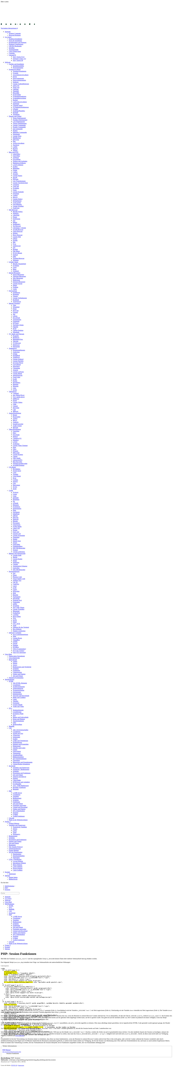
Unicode (11, 818)
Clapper (15, 406)
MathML (12, 726)
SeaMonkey (16, 224)
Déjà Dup (16, 139)
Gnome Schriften (18, 206)
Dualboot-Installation (15, 39)
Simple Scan (17, 541)
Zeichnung (16, 512)
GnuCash (16, 186)
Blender (15, 521)
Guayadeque (17, 364)
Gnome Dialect (17, 199)
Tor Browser (17, 226)
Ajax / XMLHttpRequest (21, 785)
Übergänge (16, 760)
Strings (15, 663)
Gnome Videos (17, 402)
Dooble (15, 240)
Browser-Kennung (15, 35)
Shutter (15, 539)
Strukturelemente (18, 710)
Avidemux (16, 444)
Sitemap (7, 875)
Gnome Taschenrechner (20, 183)
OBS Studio (17, 458)
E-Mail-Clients (13, 262)
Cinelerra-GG (17, 438)
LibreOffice (16, 154)
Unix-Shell (8, 654)
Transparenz (17, 753)
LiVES (15, 442)
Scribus (15, 166)
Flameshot (16, 537)
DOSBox (16, 647)
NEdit (15, 622)
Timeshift (16, 91)
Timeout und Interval (19, 776)
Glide (14, 404)
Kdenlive (16, 440)
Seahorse (16, 82)
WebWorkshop (9, 679)
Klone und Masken (19, 719)
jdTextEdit (16, 598)
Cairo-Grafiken (17, 870)
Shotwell (15, 519)
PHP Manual (11, 1051)
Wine (14, 636)
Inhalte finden (13, 877)
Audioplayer (13, 348)
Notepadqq (16, 602)
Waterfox (16, 213)
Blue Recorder (17, 462)
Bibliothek (16, 168)
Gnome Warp (17, 136)
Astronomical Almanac (20, 566)
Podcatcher (16, 346)
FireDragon (16, 219)
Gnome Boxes (17, 638)
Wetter (15, 561)
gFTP (14, 328)
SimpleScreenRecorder (20, 463)
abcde (15, 489)
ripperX (15, 481)
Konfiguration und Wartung (17, 42)
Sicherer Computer (15, 33)
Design (15, 530)
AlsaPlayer (16, 357)
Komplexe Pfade (18, 713)
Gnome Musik (17, 373)
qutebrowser (17, 246)
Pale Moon (16, 251)
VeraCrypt (16, 87)
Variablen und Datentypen (21, 767)
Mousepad (16, 611)
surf (14, 247)
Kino (14, 447)
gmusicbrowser (17, 375)
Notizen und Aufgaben (20, 161)
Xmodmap (16, 114)
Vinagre (15, 296)
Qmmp (15, 354)
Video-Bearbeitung (15, 429)
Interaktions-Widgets (19, 863)
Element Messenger (19, 282)
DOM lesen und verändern (21, 782)
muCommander (18, 129)
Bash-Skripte (13, 660)
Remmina (16, 294)
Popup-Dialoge (17, 868)
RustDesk (16, 300)
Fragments (16, 321)
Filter (14, 722)
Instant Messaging (14, 273)
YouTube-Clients (18, 325)
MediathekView (18, 339)
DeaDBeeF (16, 355)
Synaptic (15, 73)
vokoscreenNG (17, 460)
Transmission (17, 319)
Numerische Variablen (20, 827)
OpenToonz (16, 525)
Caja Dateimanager (19, 121)
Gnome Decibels (18, 361)
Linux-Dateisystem (15, 51)
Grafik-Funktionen (19, 816)
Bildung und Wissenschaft (17, 553)
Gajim (15, 289)
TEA (14, 618)
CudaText (16, 584)
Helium (15, 233)
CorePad (15, 615)
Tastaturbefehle (13, 49)
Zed (14, 573)
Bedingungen (17, 798)
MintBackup (17, 138)
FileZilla (15, 327)
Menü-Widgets (17, 865)
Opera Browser (18, 231)
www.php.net (19, 1035)
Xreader (15, 174)
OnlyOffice (16, 156)
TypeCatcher (17, 202)
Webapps (16, 260)
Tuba (14, 305)
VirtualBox (16, 640)
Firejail (15, 643)
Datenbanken (17, 854)
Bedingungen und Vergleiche (22, 667)
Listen (15, 699)
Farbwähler (16, 544)
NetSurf (15, 255)
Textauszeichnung (18, 690)
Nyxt (14, 244)
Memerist (16, 505)
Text (14, 715)
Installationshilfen (18, 66)
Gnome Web (17, 237)
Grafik (11, 490)
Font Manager (17, 204)
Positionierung (17, 742)
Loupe (15, 494)
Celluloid (16, 393)
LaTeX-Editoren (18, 165)
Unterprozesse (17, 672)
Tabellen (15, 701)
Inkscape (15, 517)
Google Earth (17, 555)
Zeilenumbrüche (18, 688)
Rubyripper (16, 485)
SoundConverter (18, 424)
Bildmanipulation (18, 757)
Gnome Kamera (18, 454)
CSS (10, 728)
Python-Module (14, 850)
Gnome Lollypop (18, 372)
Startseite (8, 31)
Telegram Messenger (19, 276)
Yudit (14, 625)
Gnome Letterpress (19, 552)
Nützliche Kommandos (16, 678)
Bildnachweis (13, 879)
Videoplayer (13, 391)
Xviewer (15, 492)
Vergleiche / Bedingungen (21, 769)
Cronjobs (12, 53)
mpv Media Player (18, 395)
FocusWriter (17, 159)
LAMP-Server (17, 793)
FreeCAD (16, 532)
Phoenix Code (17, 577)
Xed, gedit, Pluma (18, 607)
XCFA (15, 487)
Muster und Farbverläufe (20, 717)
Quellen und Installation (16, 64)
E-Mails (15, 814)
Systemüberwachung (19, 98)
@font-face (16, 735)
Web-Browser (13, 210)
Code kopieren (5, 966)
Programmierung (14, 571)
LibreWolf (16, 215)
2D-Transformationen (19, 758)
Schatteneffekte (18, 755)
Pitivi (14, 433)
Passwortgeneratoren (19, 80)
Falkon (15, 238)
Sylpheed (16, 271)
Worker (15, 130)
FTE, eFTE (16, 624)
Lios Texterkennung (19, 181)
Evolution (16, 188)
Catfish (15, 147)
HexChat (16, 310)
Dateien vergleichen (19, 631)
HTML (11, 681)
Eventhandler (17, 784)
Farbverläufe (17, 751)
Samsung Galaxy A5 (19, 58)
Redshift (15, 112)
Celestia (15, 564)
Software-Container (15, 633)
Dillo (14, 256)
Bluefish (15, 595)
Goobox (15, 480)
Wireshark (16, 332)
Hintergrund (17, 746)
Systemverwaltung (15, 69)
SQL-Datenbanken (19, 811)
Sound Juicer (17, 471)
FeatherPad (16, 613)
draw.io (15, 197)
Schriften (12, 48)
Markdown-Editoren (19, 163)
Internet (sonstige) (14, 303)
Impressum (12, 874)
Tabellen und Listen (19, 748)
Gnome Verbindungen (20, 298)
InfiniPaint (16, 514)
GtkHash (16, 89)
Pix (14, 501)
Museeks (15, 386)
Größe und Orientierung (20, 740)
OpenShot (16, 431)
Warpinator (16, 134)
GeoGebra (16, 568)
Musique (15, 384)
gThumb (15, 503)
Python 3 (8, 821)
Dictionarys (16, 834)
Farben (15, 749)
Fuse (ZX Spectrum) (19, 652)
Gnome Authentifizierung (21, 84)
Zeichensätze (17, 692)
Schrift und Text (18, 733)
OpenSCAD (17, 534)
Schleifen (16, 669)
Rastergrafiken (17, 724)
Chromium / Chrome (19, 228)
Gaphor (15, 195)
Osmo (15, 190)
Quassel (15, 312)
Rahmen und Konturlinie (21, 744)
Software (8, 62)
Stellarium (16, 562)
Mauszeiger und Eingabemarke (22, 762)
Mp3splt (15, 427)
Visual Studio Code (19, 579)
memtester (16, 103)
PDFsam (15, 179)
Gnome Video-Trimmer (20, 445)
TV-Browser (17, 343)
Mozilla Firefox (18, 211)
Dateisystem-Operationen (17, 656)
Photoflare (16, 499)
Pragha (15, 381)
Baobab (15, 100)
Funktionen (16, 670)
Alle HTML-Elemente (20, 683)
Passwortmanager (18, 78)
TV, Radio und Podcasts (16, 334)
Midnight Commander (20, 132)
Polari (15, 309)
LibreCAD (16, 528)
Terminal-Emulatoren (19, 71)
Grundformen (17, 712)
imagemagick (17, 508)
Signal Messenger (18, 274)
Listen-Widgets (17, 866)
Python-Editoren (14, 823)
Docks (15, 76)
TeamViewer (17, 301)
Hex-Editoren (17, 629)
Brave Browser (17, 235)
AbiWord (16, 157)
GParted (15, 109)
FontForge (16, 208)
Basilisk (15, 249)
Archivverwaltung (18, 143)
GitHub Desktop (18, 330)
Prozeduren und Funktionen (21, 773)
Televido (15, 341)
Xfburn (15, 150)
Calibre (15, 172)
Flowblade (16, 435)
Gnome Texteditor (18, 609)
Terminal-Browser (18, 258)
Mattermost (16, 280)
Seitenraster (16, 737)
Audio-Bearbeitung (15, 413)
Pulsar (15, 575)
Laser (14, 472)
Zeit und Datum (18, 676)
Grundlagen (16, 685)
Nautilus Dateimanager (20, 120)
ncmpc (15, 390)
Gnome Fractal (17, 283)
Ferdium (15, 287)
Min (14, 242)
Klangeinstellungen (19, 350)
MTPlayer (16, 337)
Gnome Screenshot (19, 535)
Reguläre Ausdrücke (19, 787)
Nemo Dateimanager (19, 118)
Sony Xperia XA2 (18, 57)
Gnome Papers (17, 175)
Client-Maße (17, 780)
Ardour (15, 418)
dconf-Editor (17, 94)
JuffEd (15, 604)
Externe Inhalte (17, 705)
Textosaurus (16, 597)
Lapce (15, 586)
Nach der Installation (15, 40)
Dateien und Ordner (15, 116)
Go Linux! (8, 37)
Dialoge (15, 778)
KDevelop (16, 591)
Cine (14, 409)
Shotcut (15, 436)
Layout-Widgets (18, 861)
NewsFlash (16, 318)
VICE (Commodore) (19, 649)
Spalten (15, 739)
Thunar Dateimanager (20, 123)
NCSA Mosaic (17, 253)
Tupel (14, 832)
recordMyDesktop (18, 465)
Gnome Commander (19, 125)
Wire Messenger (18, 278)
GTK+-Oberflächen (15, 859)
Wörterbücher (17, 201)
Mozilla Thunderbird (19, 264)
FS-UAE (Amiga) (18, 651)
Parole (15, 400)
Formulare (16, 703)
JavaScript (12, 766)
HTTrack (16, 323)
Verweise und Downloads (21, 696)
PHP (10, 791)
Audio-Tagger (17, 426)
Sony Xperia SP (18, 60)
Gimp (14, 496)
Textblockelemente (19, 687)
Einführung (16, 292)
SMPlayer (16, 399)
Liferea (15, 316)
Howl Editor (17, 616)
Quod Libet (16, 377)
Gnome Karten (17, 559)
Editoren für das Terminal (21, 627)
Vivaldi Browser (18, 229)
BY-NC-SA (14, 1065)
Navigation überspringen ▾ (9, 28)
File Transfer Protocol (16, 847)
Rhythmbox (16, 382)
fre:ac (14, 478)
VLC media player (19, 397)
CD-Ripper (12, 467)
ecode (15, 588)
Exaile (15, 379)
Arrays (15, 665)
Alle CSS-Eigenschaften (20, 730)
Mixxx (15, 420)
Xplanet (15, 550)
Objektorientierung (15, 848)
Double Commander (19, 127)
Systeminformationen (19, 96)
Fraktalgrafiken (17, 546)
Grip (14, 483)
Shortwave (16, 345)
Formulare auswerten (19, 805)
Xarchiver (16, 145)
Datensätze (16, 857)
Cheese (15, 456)
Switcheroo (16, 507)
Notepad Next (17, 600)
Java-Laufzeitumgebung (20, 634)
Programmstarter (18, 67)
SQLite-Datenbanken (15, 852)
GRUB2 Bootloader (15, 46)
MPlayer (15, 411)
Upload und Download (20, 807)
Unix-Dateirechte (14, 658)
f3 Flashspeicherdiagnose (21, 107)
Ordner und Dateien (19, 674)
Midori (15, 222)
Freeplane (16, 193)
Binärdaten (12, 845)
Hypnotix (16, 336)
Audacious (16, 352)
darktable (16, 498)
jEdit (14, 593)
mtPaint (15, 516)
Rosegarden (16, 417)
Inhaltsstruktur (17, 694)
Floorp (15, 217)
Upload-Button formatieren (21, 764)
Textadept (16, 606)
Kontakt (7, 872)
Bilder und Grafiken (19, 697)
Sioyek (15, 177)
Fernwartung (13, 291)
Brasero (15, 148)
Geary (15, 267)
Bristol (15, 415)
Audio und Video (18, 706)
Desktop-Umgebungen (16, 44)
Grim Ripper (17, 476)
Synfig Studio (17, 526)
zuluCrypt (16, 85)
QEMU (15, 642)
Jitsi (14, 314)
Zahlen (15, 661)
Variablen (16, 796)
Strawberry (16, 366)
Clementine (16, 368)
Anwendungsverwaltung (20, 75)
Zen (14, 220)
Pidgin (15, 285)
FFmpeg (15, 451)
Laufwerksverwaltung (20, 102)
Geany (15, 589)
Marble (15, 557)
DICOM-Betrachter (19, 548)
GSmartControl (18, 105)
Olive (14, 449)
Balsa (14, 269)
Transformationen (18, 721)
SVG (10, 708)
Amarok (15, 370)
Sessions (15, 812)
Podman (15, 645)
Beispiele (16, 789)
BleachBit (16, 93)
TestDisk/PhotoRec (19, 111)
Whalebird (16, 307)
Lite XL (15, 582)
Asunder (15, 474)
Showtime (16, 408)
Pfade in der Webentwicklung (18, 820)
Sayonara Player (18, 363)
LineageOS (12, 55)
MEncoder (16, 453)
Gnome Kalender (18, 192)
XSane (15, 543)
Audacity (16, 422)
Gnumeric (16, 184)
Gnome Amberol (18, 359)
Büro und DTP (13, 152)
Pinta (14, 510)
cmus (14, 388)
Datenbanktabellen (19, 856)
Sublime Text (17, 580)
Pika (14, 141)
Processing (16, 523)
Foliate (15, 170)
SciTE (15, 620)
